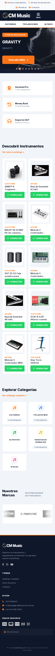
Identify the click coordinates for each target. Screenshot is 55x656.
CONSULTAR (16, 195)
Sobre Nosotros (9, 583)
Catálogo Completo (10, 579)
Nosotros (22, 7)
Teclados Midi (30, 24)
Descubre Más (17, 59)
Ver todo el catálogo (12, 152)
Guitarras (10, 24)
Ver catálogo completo (13, 395)
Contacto (35, 7)
